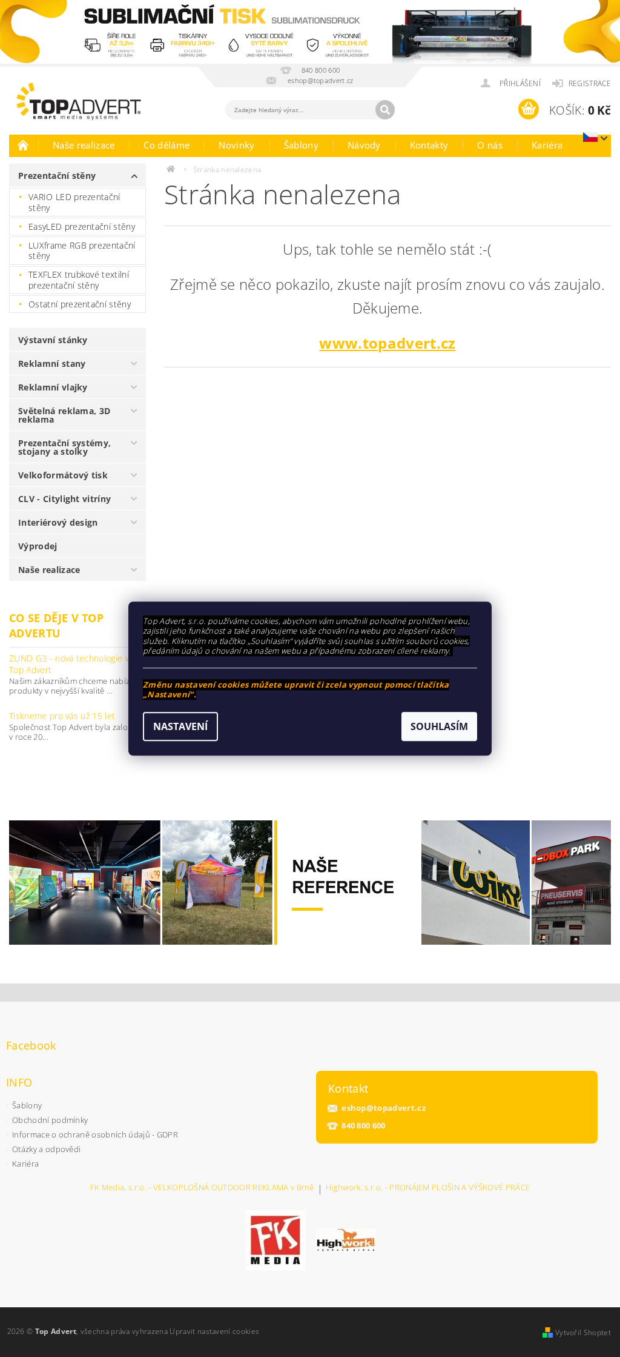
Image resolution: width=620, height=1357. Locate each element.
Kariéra (547, 145)
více (137, 700)
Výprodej (38, 546)
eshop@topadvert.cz (383, 1108)
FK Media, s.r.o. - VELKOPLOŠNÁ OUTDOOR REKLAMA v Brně (202, 1188)
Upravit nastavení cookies (214, 1331)
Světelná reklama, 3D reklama (64, 415)
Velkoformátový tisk (63, 475)
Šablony (301, 145)
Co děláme (166, 145)
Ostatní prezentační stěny (79, 304)
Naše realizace (83, 145)
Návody (364, 145)
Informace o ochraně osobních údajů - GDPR (95, 1134)
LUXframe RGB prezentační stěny (82, 251)
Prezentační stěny (57, 175)
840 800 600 (363, 1126)
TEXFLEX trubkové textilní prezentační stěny (78, 280)
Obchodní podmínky (50, 1119)
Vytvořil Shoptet (583, 1332)
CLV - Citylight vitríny (64, 498)
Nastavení (180, 726)
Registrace (590, 83)
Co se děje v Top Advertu (56, 625)
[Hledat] (385, 109)
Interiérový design (58, 522)
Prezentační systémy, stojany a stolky (64, 447)
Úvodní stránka (23, 145)
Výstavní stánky (53, 340)
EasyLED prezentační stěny (81, 226)
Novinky (236, 145)
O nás (490, 145)
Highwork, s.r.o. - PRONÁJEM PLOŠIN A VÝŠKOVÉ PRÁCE (428, 1188)
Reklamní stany (51, 363)
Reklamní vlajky (53, 387)
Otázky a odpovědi (46, 1149)
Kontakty (429, 145)
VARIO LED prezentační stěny (74, 202)
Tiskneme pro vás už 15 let (62, 716)
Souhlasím (439, 726)
